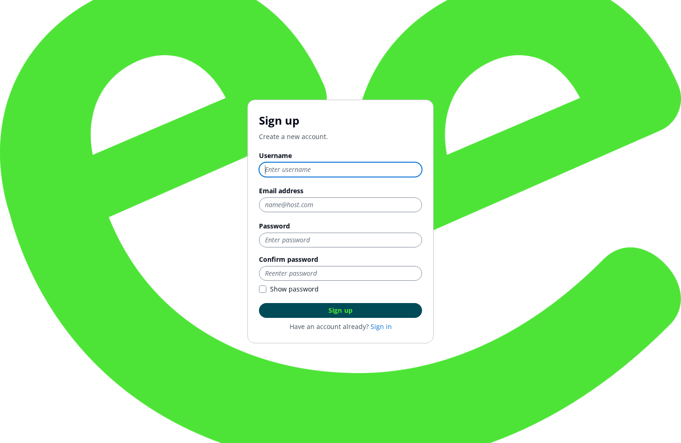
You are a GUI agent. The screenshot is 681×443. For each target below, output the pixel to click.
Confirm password (288, 259)
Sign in (381, 326)
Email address (281, 190)
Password (274, 226)
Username (275, 155)
